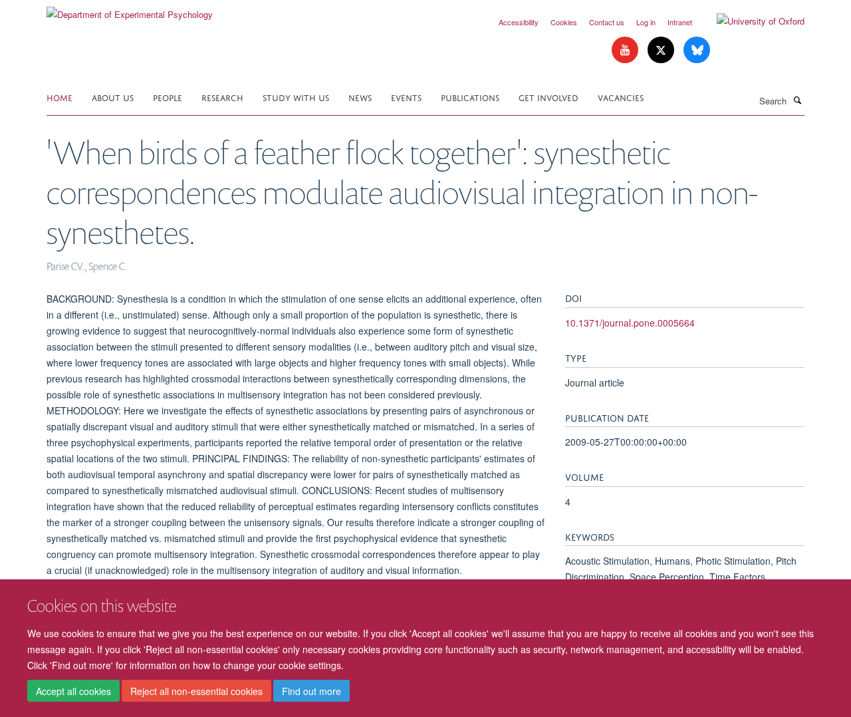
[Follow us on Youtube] (626, 50)
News (360, 96)
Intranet (680, 22)
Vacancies (621, 96)
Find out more (311, 691)
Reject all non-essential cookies (196, 691)
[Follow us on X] (662, 50)
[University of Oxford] (750, 21)
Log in (646, 22)
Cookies (563, 22)
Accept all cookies (73, 691)
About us (113, 96)
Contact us (606, 22)
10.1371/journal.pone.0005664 (630, 322)
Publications (470, 96)
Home (59, 96)
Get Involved (548, 96)
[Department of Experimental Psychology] (130, 9)
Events (406, 96)
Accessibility (519, 22)
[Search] (797, 99)
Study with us (296, 96)
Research (222, 96)
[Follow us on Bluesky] (696, 50)
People (167, 96)
